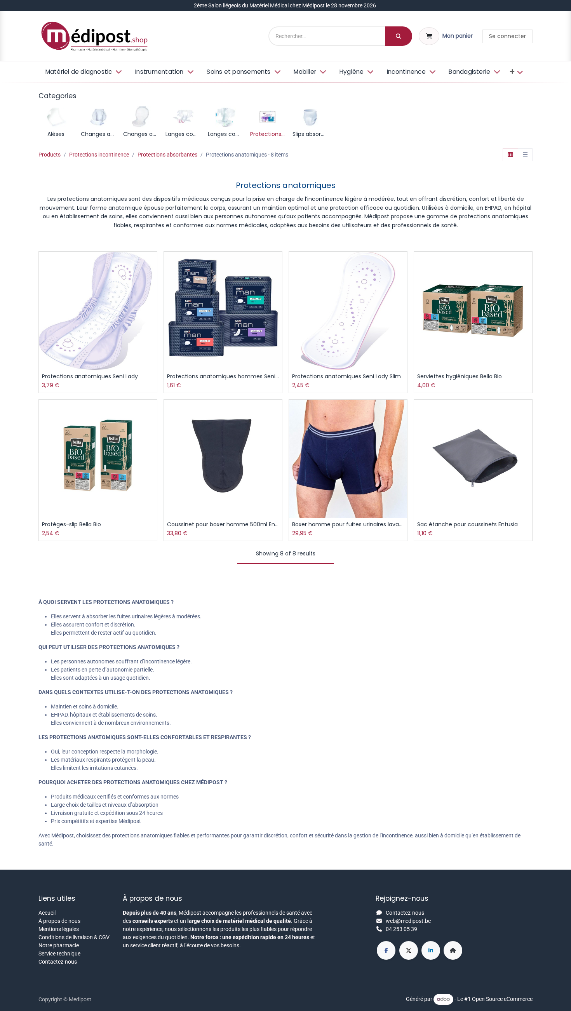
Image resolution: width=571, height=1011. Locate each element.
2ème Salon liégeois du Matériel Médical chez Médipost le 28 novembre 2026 (285, 5)
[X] (408, 950)
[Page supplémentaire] (453, 950)
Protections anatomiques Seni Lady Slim (346, 376)
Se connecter (507, 36)
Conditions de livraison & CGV (74, 937)
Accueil (47, 913)
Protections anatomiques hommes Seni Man (223, 376)
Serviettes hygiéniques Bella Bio (459, 376)
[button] (152, 282)
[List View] (525, 155)
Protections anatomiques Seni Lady (90, 376)
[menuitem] (82, 72)
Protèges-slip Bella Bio (71, 524)
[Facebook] (386, 950)
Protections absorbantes (167, 154)
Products (49, 154)
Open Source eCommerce (502, 999)
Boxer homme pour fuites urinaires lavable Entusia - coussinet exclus (348, 524)
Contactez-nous (57, 962)
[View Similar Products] (152, 316)
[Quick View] (152, 264)
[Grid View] (510, 155)
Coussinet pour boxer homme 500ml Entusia (223, 524)
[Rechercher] (398, 36)
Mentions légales (58, 929)
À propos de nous (59, 921)
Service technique (59, 953)
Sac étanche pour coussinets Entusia (467, 524)
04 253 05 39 (401, 929)
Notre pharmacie (58, 945)
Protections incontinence (99, 154)
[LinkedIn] (430, 950)
